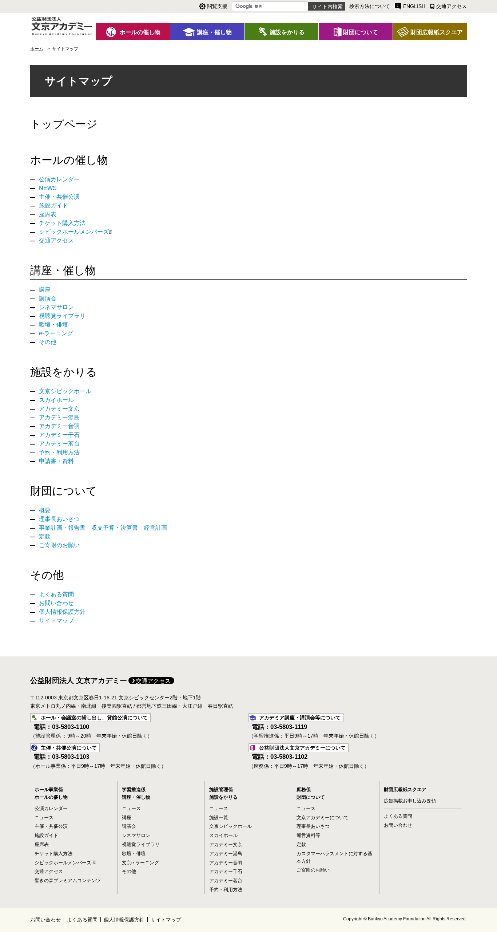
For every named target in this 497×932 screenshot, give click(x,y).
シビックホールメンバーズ (74, 232)
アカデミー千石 (59, 435)
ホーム (36, 48)
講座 (45, 290)
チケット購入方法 (62, 223)
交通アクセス (56, 240)
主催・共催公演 (59, 197)
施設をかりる (63, 372)
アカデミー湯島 (59, 417)
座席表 (47, 214)
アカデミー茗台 (59, 444)
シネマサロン (56, 307)
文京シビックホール (65, 391)
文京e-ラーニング (140, 862)
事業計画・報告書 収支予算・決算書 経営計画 (103, 528)
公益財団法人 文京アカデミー (78, 680)
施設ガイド (53, 205)
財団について (63, 491)
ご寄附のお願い (59, 545)
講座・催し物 (63, 270)
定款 (45, 536)
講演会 (47, 298)
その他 (47, 342)
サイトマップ (56, 620)
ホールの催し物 (69, 160)
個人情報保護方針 (62, 612)
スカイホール (56, 400)
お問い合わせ (56, 603)
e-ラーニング (56, 333)
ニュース (44, 817)
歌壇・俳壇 (53, 324)
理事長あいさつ (59, 519)
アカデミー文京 (59, 409)
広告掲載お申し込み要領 (410, 800)
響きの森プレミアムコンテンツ (68, 880)
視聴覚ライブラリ (62, 316)
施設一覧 (218, 817)
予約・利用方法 (59, 452)
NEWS (48, 188)
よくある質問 (56, 594)
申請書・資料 (56, 461)
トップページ (64, 124)
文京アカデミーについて (323, 817)
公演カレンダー (59, 179)
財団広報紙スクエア (405, 789)
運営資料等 (308, 835)
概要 (45, 510)
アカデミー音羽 (59, 426)
